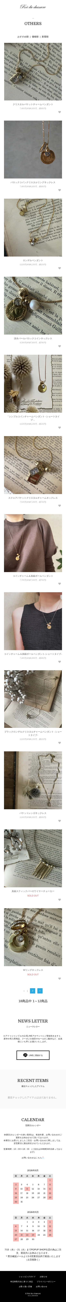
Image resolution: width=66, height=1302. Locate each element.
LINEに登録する (36, 1055)
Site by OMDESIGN (33, 1295)
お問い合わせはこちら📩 (33, 1158)
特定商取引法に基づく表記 (21, 1281)
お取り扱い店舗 (25, 1286)
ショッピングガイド (27, 1277)
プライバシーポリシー (46, 1281)
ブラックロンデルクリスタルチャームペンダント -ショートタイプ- (33, 733)
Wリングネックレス (33, 970)
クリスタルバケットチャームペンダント (33, 104)
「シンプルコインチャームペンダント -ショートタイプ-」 (33, 418)
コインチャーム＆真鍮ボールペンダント (33, 576)
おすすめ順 (23, 36)
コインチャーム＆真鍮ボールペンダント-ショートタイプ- (33, 654)
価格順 (35, 36)
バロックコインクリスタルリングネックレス (33, 182)
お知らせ (43, 1277)
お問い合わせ (41, 1286)
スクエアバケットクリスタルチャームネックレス (33, 498)
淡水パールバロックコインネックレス (33, 338)
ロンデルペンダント (33, 260)
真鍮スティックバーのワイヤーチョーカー (33, 891)
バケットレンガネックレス (33, 813)
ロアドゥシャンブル (34, 6)
